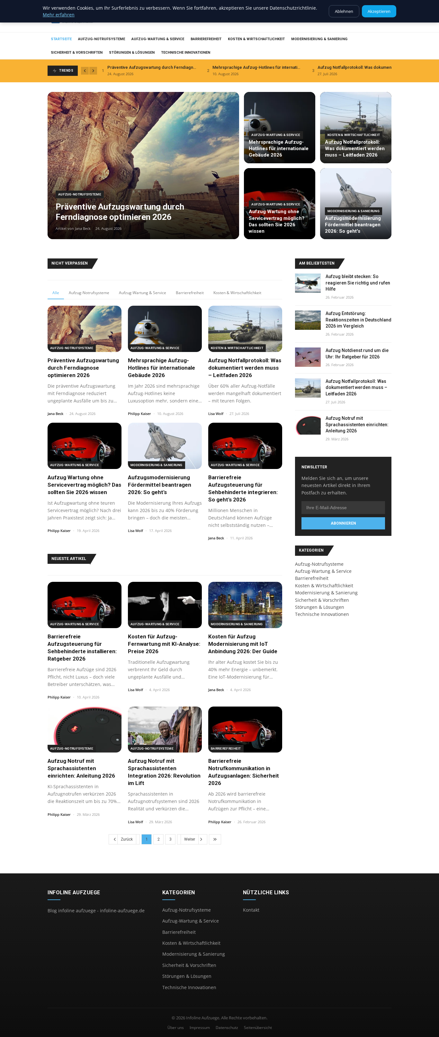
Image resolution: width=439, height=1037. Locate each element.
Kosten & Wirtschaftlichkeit (256, 39)
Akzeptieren (379, 11)
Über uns (175, 1027)
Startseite (61, 39)
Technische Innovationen (185, 52)
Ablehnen (344, 11)
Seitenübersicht (258, 1027)
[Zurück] (85, 71)
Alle (55, 292)
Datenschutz (227, 1027)
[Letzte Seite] (215, 839)
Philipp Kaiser (139, 413)
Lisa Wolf (215, 413)
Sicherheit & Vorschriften (77, 52)
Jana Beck (55, 413)
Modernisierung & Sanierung (319, 39)
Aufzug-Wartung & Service (157, 39)
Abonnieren (343, 523)
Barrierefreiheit (206, 39)
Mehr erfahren (59, 15)
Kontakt (251, 910)
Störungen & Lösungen (132, 52)
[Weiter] (93, 71)
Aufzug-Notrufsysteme (101, 39)
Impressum (200, 1027)
